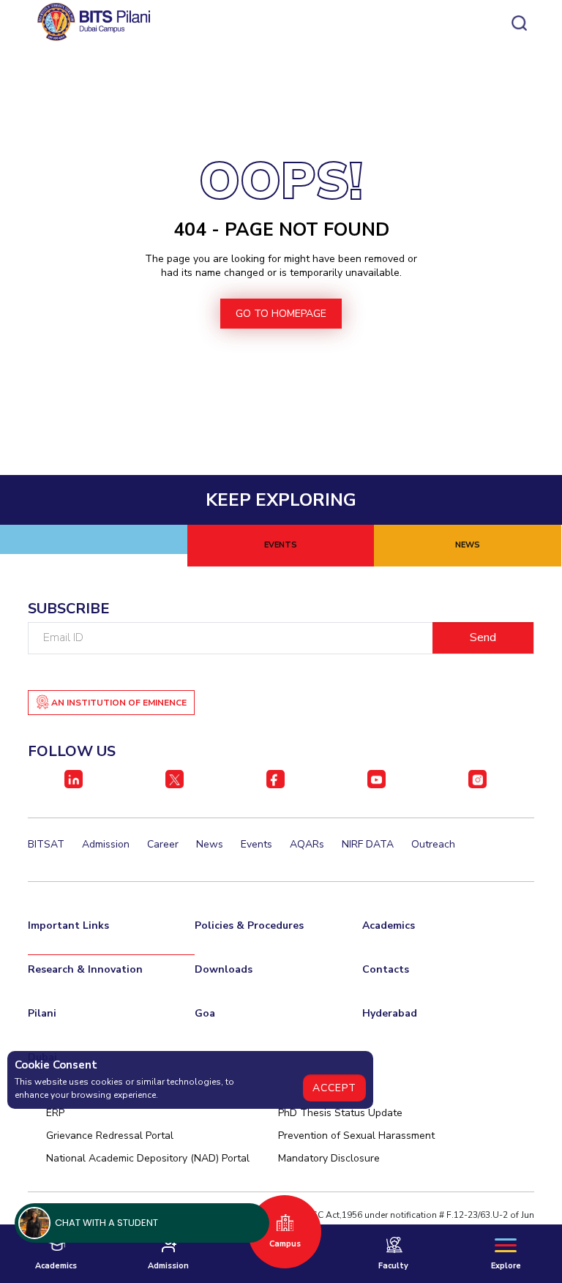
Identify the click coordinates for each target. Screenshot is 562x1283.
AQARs (307, 844)
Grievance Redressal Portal (109, 1135)
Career (163, 844)
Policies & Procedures (249, 925)
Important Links (68, 925)
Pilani (42, 1013)
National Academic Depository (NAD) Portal (148, 1158)
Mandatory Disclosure (329, 1158)
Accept (334, 1088)
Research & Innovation (85, 969)
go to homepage (281, 314)
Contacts (385, 969)
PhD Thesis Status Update (340, 1113)
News (209, 844)
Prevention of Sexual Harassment (356, 1135)
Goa (205, 1013)
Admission (106, 844)
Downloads (223, 969)
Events (256, 844)
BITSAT (46, 844)
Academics (388, 925)
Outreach (433, 844)
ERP (55, 1113)
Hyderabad (389, 1013)
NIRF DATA (368, 844)
